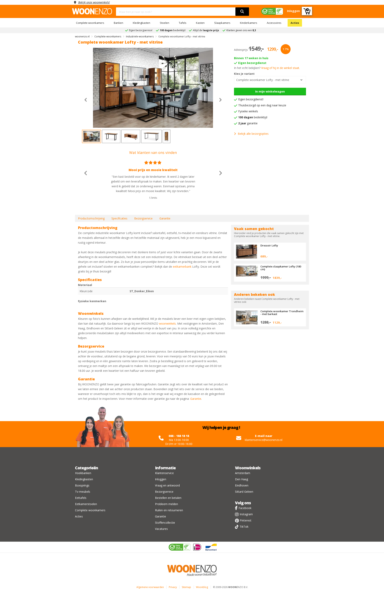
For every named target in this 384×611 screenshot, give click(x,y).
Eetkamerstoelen (86, 504)
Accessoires (274, 23)
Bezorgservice (143, 218)
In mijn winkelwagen (270, 91)
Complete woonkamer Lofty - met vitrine (262, 80)
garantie (248, 123)
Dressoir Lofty (269, 245)
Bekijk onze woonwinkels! (94, 2)
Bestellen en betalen (168, 498)
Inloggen (160, 479)
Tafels (182, 23)
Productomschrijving (91, 218)
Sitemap (186, 587)
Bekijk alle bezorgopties (253, 134)
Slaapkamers (222, 23)
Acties (295, 23)
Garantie (164, 218)
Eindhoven (241, 485)
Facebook (245, 508)
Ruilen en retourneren (169, 510)
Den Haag (241, 479)
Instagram (246, 514)
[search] (242, 11)
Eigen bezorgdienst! (250, 99)
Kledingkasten (141, 23)
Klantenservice (164, 473)
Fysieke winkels (248, 111)
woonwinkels (167, 323)
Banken (118, 23)
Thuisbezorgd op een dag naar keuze (262, 105)
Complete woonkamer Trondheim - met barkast (281, 312)
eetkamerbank (182, 266)
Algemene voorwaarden (150, 587)
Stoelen (164, 23)
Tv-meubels (82, 491)
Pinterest (245, 520)
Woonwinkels (247, 467)
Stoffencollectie (165, 522)
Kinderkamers (248, 23)
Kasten (200, 23)
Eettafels (80, 498)
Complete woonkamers (90, 23)
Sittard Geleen (244, 491)
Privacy (173, 587)
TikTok (244, 526)
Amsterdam (242, 473)
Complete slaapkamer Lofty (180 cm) (280, 268)
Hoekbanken (83, 473)
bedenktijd (252, 117)
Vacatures (161, 529)
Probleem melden (166, 504)
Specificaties (119, 218)
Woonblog (202, 587)
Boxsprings (82, 485)
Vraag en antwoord (167, 485)
